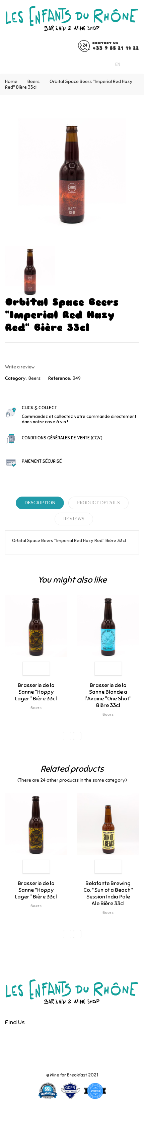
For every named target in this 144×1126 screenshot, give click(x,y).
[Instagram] (80, 1037)
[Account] (135, 64)
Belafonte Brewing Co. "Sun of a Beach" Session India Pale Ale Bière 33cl (108, 893)
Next (77, 736)
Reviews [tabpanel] (73, 518)
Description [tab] (39, 502)
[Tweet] (19, 354)
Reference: (59, 378)
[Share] (7, 354)
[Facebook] (57, 1037)
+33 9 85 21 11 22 (115, 48)
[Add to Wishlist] (29, 668)
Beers (34, 378)
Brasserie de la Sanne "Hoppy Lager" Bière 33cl (36, 692)
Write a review (20, 367)
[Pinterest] (30, 354)
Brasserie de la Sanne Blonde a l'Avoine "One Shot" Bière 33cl (108, 695)
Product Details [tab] (98, 502)
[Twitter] (68, 1037)
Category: (16, 378)
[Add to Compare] (43, 668)
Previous (67, 736)
